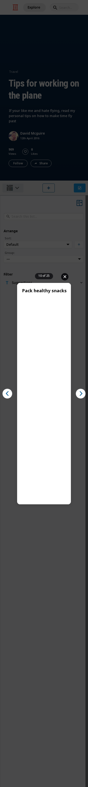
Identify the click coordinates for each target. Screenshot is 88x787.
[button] (7, 394)
